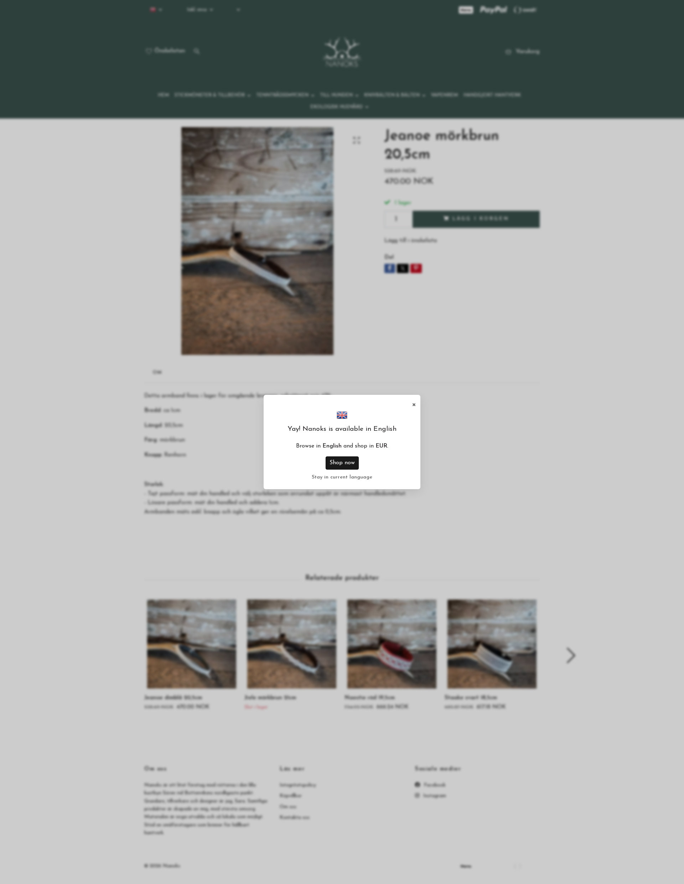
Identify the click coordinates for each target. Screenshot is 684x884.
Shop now (342, 463)
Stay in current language (342, 477)
